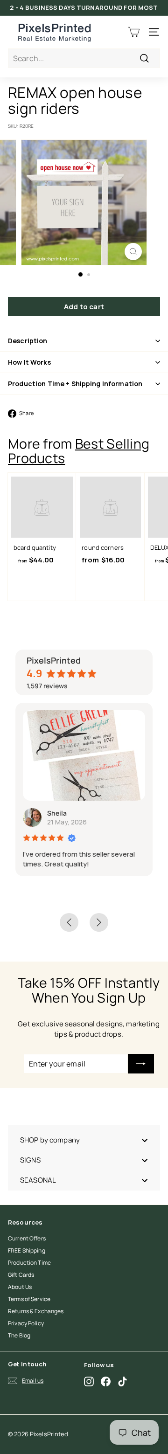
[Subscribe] (141, 1063)
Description (28, 340)
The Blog (19, 1335)
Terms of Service (29, 1299)
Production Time (29, 1263)
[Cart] (134, 32)
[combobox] (84, 58)
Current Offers (27, 1238)
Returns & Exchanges (35, 1311)
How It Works (29, 362)
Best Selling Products (78, 451)
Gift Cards (21, 1275)
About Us (20, 1287)
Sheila (57, 813)
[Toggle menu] (145, 1140)
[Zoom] (133, 251)
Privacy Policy (26, 1323)
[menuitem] (84, 1140)
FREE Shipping (26, 1250)
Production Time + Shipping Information (75, 383)
